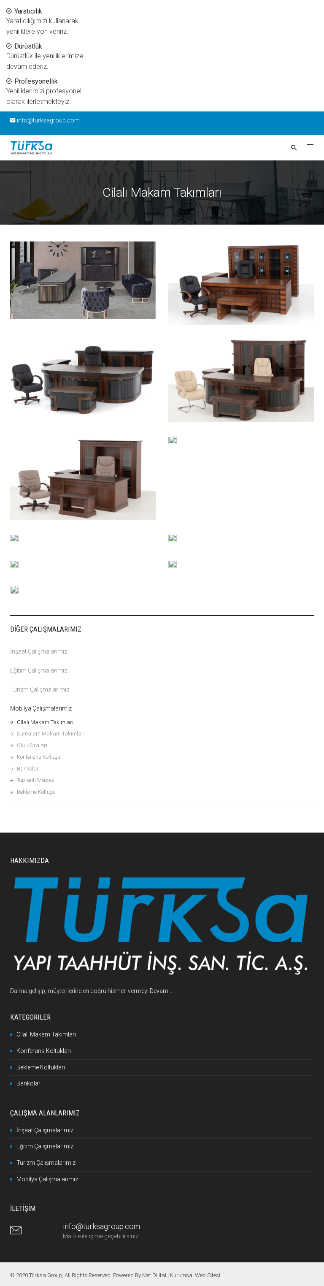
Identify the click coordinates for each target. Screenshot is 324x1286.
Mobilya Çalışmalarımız (41, 708)
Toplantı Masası (36, 780)
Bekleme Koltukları (40, 1067)
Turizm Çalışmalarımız (39, 689)
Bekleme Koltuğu (36, 792)
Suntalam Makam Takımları (51, 733)
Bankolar (28, 768)
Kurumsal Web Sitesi (195, 1275)
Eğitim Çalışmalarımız (38, 670)
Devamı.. (161, 991)
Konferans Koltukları (43, 1050)
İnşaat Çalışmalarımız (38, 651)
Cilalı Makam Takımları (45, 722)
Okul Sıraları (32, 745)
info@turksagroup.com (48, 120)
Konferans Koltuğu (38, 757)
